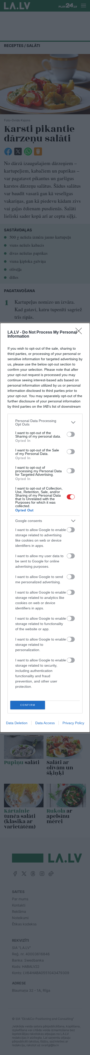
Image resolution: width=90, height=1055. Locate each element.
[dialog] (45, 527)
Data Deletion (17, 723)
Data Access (45, 723)
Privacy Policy (73, 723)
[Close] (80, 332)
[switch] (71, 434)
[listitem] (45, 422)
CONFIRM (27, 705)
